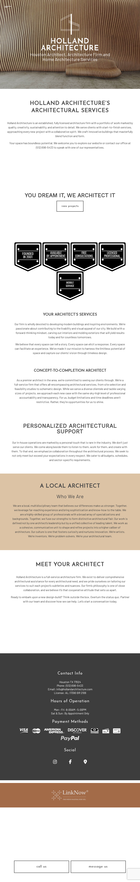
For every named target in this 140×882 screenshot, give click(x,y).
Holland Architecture (70, 45)
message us (98, 866)
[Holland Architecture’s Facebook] (70, 762)
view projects (70, 206)
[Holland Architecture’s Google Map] (85, 762)
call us (41, 866)
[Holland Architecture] (70, 23)
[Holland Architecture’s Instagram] (55, 762)
